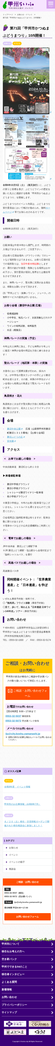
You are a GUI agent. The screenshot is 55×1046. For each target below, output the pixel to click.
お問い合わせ (9, 997)
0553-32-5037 (13, 715)
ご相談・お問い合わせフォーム (29, 693)
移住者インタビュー (13, 974)
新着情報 (7, 989)
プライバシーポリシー (14, 1004)
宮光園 (10, 441)
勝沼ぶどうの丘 (15, 437)
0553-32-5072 (13, 720)
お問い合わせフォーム (27, 916)
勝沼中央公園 (14, 429)
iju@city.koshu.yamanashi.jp (23, 733)
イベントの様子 (17, 862)
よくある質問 (9, 981)
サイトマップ (9, 1012)
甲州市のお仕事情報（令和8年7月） (22, 804)
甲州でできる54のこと (14, 966)
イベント (13, 855)
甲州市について (10, 943)
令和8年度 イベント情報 (17, 787)
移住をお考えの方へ (13, 951)
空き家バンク (9, 959)
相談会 (12, 869)
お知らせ (13, 847)
